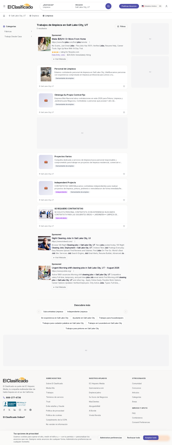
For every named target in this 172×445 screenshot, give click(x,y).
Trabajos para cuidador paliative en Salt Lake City (63, 323)
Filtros (123, 26)
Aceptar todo (151, 438)
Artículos (135, 392)
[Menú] (4, 6)
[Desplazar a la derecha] (126, 312)
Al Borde (92, 411)
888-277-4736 (13, 397)
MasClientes (94, 402)
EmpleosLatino (95, 392)
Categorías (136, 397)
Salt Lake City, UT (18, 16)
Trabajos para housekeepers (111, 318)
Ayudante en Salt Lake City (84, 318)
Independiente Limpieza (77, 311)
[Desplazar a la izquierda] (39, 312)
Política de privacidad (55, 411)
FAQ (133, 413)
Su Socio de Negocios (98, 397)
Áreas (134, 402)
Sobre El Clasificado (54, 383)
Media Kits (50, 388)
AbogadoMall (94, 406)
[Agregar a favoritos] (124, 86)
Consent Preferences (141, 422)
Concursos (136, 388)
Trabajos (49, 392)
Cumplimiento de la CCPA (56, 420)
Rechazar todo (133, 438)
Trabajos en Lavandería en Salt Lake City (105, 323)
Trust (48, 402)
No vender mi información (56, 424)
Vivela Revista (95, 415)
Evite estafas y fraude (55, 406)
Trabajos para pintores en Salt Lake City (82, 328)
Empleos (35, 16)
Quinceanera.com (96, 388)
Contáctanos (137, 418)
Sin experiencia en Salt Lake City (54, 318)
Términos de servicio (55, 397)
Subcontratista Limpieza (53, 311)
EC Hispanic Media (97, 383)
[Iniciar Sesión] (166, 6)
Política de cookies (54, 415)
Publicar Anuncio (129, 6)
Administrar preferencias (111, 438)
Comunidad (137, 383)
